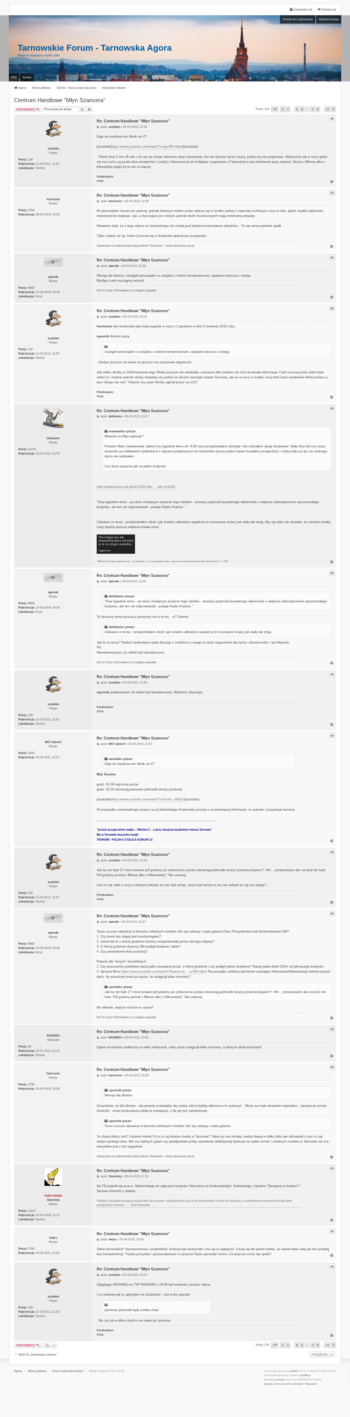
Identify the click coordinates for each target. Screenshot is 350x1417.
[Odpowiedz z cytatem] (332, 118)
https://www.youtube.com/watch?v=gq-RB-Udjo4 (147, 146)
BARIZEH (53, 1035)
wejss (53, 1237)
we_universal (277, 1379)
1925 (31, 753)
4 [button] (297, 109)
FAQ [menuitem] (14, 77)
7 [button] (312, 109)
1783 (31, 1248)
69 (29, 1046)
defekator (53, 438)
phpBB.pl (305, 1375)
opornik (53, 277)
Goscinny (53, 1200)
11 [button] (327, 109)
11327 (32, 1210)
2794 (31, 210)
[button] (274, 109)
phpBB (293, 1371)
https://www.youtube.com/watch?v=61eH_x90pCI (147, 799)
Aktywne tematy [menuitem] (329, 19)
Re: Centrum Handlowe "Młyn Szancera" (133, 121)
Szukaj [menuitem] (26, 77)
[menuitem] (283, 1384)
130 (30, 159)
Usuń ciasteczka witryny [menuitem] (67, 1371)
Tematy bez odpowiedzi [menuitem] (297, 19)
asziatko (53, 148)
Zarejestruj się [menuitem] (303, 9)
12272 (32, 449)
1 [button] (288, 109)
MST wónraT (53, 742)
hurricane (53, 199)
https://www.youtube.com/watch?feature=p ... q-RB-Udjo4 (164, 971)
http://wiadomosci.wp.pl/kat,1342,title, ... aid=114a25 (136, 487)
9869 (31, 287)
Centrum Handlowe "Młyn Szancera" (59, 100)
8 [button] (318, 109)
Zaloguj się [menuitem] (329, 9)
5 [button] (302, 109)
